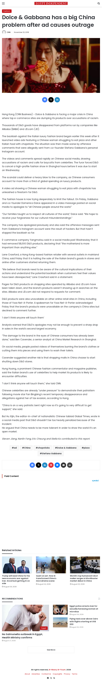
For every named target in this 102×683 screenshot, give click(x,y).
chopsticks (44, 447)
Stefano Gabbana (51, 453)
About (27, 674)
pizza (87, 447)
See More (51, 650)
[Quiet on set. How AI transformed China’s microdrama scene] (51, 564)
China (27, 447)
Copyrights (57, 674)
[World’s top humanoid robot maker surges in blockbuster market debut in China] (85, 564)
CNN (8, 32)
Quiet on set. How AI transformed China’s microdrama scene (46, 578)
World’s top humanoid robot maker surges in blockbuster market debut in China (84, 578)
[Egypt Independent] (51, 3)
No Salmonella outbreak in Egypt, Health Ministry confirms (22, 636)
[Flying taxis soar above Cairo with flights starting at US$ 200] (60, 622)
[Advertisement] (51, 515)
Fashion (6, 11)
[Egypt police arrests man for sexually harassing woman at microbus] (60, 610)
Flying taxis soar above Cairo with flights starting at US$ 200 (84, 621)
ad (15, 447)
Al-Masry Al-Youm (57, 669)
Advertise (36, 674)
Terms (74, 674)
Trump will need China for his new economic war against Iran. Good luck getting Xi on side (16, 580)
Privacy (67, 674)
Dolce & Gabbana (66, 447)
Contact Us (46, 674)
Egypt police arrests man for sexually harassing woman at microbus (84, 609)
